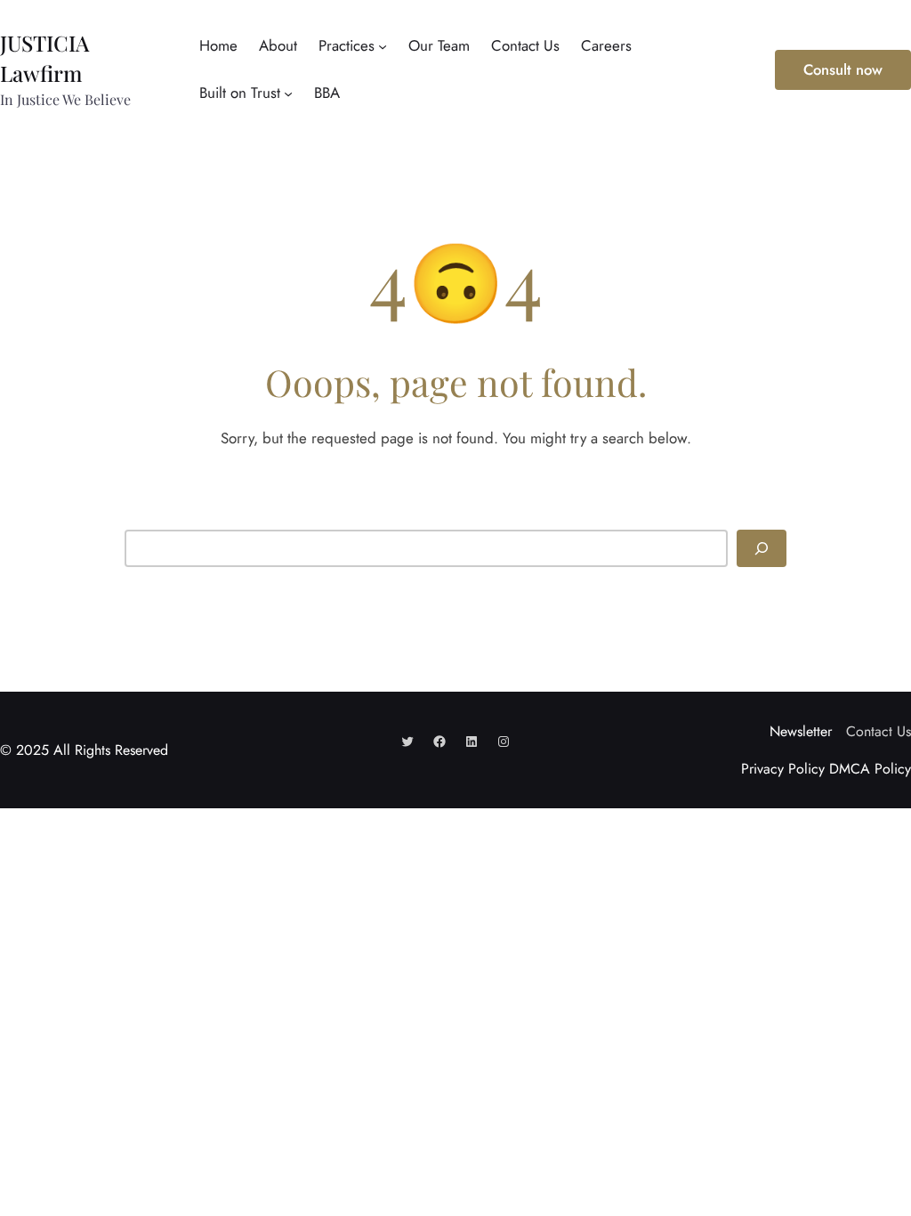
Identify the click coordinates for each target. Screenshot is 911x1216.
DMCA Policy (870, 768)
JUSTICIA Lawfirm (44, 57)
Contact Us (878, 731)
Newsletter (801, 731)
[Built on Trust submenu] (288, 93)
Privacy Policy (783, 768)
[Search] (761, 548)
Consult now (843, 69)
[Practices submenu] (382, 45)
